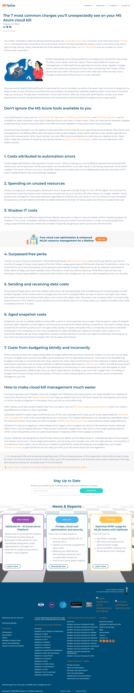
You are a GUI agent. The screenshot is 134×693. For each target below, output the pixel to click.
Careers (102, 635)
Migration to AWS (41, 634)
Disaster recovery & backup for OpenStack (83, 646)
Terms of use (66, 691)
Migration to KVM (41, 661)
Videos (4, 638)
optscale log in (9, 618)
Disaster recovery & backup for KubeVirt (82, 638)
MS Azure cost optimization (77, 670)
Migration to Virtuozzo (43, 658)
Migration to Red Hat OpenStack (47, 653)
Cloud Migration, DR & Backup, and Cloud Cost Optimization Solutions (50, 618)
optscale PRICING (9, 623)
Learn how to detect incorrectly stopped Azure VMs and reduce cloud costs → (48, 467)
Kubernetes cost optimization (78, 679)
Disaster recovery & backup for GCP (80, 630)
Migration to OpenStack (44, 656)
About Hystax (104, 632)
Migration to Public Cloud (44, 664)
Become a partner (106, 622)
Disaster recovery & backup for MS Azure (82, 627)
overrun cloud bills (86, 47)
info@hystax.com (44, 685)
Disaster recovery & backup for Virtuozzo (82, 641)
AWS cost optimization (75, 668)
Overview (38, 629)
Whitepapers (7, 632)
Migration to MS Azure (43, 637)
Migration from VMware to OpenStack (49, 631)
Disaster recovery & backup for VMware (82, 643)
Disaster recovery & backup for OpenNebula (78, 652)
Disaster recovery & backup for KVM (80, 656)
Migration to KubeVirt (43, 645)
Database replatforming (44, 675)
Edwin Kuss (9, 31)
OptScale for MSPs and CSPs (110, 624)
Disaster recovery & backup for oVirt (80, 649)
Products (88, 5)
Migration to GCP (41, 639)
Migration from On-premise (45, 672)
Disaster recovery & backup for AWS (80, 624)
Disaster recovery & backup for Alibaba (81, 632)
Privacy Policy (90, 495)
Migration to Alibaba (42, 642)
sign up (20, 618)
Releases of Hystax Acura (11, 640)
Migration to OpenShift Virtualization (48, 650)
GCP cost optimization (75, 673)
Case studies (7, 635)
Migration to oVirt (41, 669)
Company (113, 5)
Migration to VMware (42, 648)
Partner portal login (106, 627)
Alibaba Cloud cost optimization (79, 676)
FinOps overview (73, 665)
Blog (101, 630)
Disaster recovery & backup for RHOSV (81, 635)
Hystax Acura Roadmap (10, 643)
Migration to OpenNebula (44, 667)
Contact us (126, 5)
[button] (4, 27)
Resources (100, 5)
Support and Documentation (13, 646)
